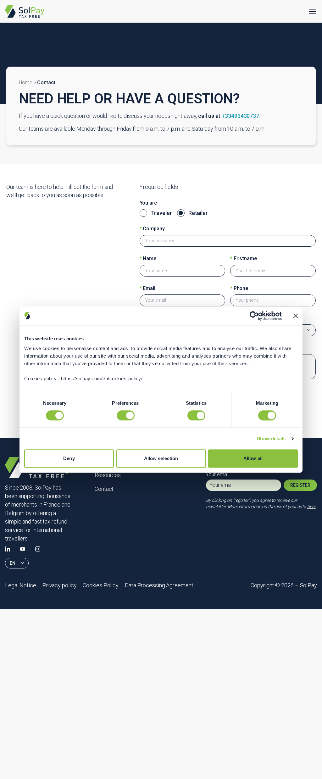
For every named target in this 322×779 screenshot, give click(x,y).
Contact (104, 489)
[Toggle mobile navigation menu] (312, 11)
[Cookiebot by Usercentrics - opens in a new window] (254, 316)
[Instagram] (37, 548)
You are (148, 203)
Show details (271, 438)
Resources (108, 475)
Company (152, 229)
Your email (217, 474)
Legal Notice (20, 585)
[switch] (126, 415)
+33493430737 (240, 115)
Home (25, 82)
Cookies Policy (101, 585)
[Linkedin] (7, 548)
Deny (69, 458)
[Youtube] (22, 548)
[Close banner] (295, 316)
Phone (239, 288)
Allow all (253, 458)
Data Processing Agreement (159, 585)
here (311, 506)
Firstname (243, 258)
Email (147, 288)
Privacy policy (59, 585)
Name (148, 258)
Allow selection (161, 458)
